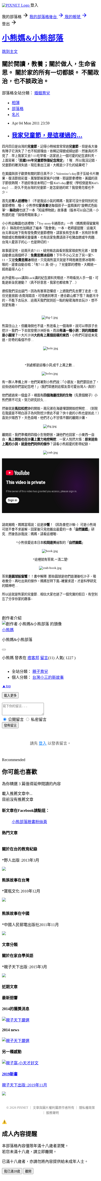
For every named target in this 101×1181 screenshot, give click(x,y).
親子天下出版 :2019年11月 (24, 1085)
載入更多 (10, 695)
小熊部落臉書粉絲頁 (29, 822)
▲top (6, 686)
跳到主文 (10, 52)
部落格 (18, 109)
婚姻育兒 (42, 93)
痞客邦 (33, 658)
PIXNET (22, 1107)
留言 (44, 658)
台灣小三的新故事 (48, 677)
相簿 (16, 103)
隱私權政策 (87, 1107)
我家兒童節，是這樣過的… (47, 135)
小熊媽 (8, 630)
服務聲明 (52, 1113)
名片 (16, 115)
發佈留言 (10, 725)
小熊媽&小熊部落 (32, 38)
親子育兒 (40, 671)
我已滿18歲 (12, 1171)
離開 (28, 1171)
